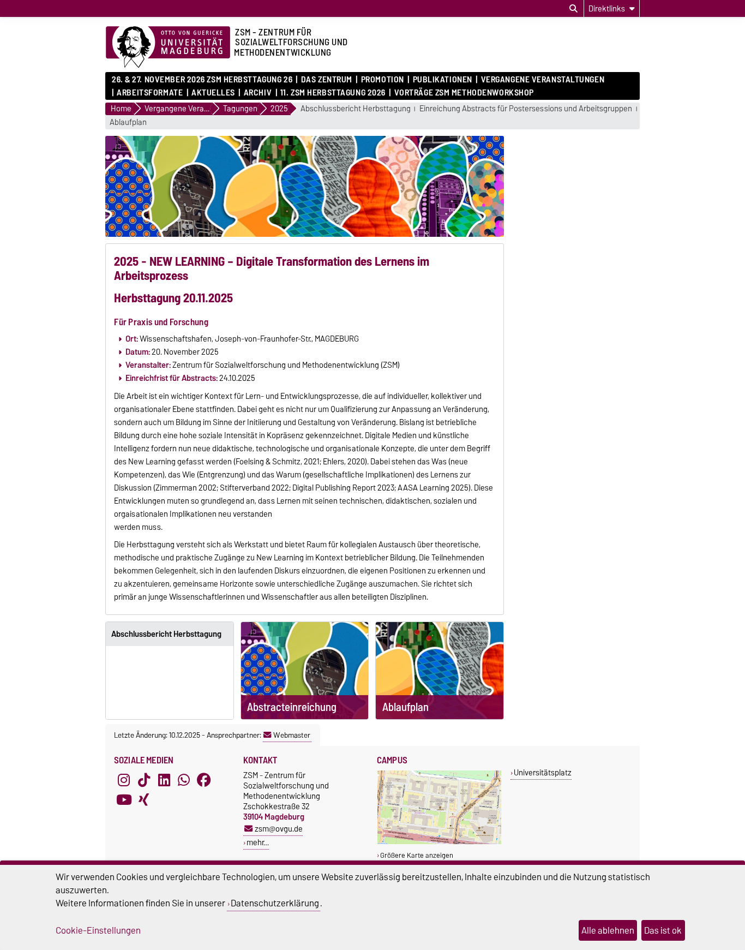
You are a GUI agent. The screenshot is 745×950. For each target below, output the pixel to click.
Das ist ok (663, 930)
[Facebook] (204, 780)
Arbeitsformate (150, 92)
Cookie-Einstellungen (98, 930)
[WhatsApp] (184, 780)
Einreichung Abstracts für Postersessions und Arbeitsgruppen (525, 109)
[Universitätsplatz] (439, 842)
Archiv (258, 92)
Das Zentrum (326, 79)
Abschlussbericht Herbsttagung (356, 109)
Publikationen (442, 79)
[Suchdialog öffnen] (573, 8)
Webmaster (291, 735)
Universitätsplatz (543, 772)
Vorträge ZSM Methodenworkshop (464, 92)
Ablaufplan (128, 122)
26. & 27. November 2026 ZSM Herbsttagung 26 (202, 79)
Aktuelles (213, 92)
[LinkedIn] (164, 780)
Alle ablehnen (607, 930)
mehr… (258, 842)
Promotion (382, 79)
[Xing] (144, 799)
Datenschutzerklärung (275, 903)
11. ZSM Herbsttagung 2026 (333, 92)
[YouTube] (124, 799)
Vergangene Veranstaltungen (542, 79)
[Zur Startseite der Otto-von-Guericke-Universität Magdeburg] (168, 47)
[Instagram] (124, 780)
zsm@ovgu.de (279, 828)
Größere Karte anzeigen (416, 855)
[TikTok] (144, 780)
